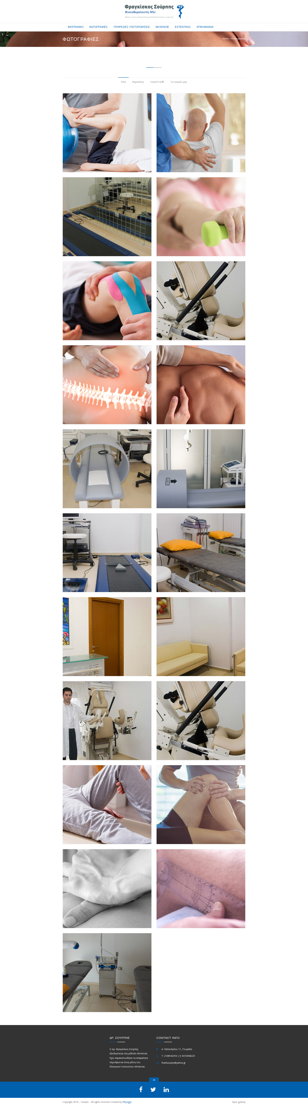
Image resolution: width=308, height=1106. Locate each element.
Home (225, 38)
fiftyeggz (127, 1101)
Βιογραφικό (75, 27)
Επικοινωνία (205, 27)
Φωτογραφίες (98, 27)
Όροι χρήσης (238, 1101)
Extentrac (183, 27)
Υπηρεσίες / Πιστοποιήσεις (131, 27)
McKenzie (162, 27)
